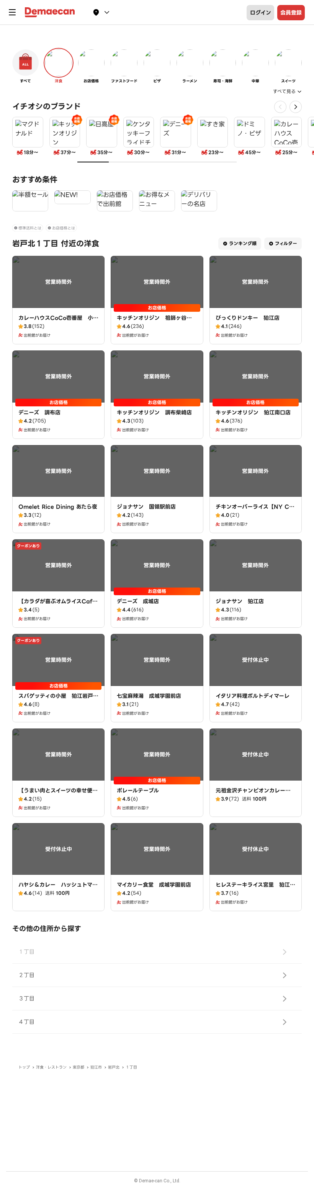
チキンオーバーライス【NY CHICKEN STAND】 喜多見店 (255, 511)
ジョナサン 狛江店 (240, 601)
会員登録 (291, 12)
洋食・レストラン (51, 1067)
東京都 (78, 1067)
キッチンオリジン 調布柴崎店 (154, 412)
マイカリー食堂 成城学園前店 (154, 885)
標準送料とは (29, 228)
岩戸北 (113, 1067)
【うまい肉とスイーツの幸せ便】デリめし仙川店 (58, 794)
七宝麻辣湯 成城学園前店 (149, 696)
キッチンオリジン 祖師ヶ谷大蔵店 (154, 322)
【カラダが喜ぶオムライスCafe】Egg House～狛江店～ (58, 605)
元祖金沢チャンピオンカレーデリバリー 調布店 (253, 794)
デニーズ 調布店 (39, 412)
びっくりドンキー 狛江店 (248, 318)
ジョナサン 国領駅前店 (146, 507)
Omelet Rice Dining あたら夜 (57, 507)
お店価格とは (63, 228)
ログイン (260, 12)
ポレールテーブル (138, 790)
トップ (24, 1067)
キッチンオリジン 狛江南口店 (253, 412)
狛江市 (96, 1067)
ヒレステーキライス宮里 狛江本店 (255, 889)
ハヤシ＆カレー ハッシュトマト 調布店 (60, 889)
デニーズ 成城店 (138, 601)
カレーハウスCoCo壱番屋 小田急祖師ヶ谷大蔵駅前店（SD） (58, 322)
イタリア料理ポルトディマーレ (252, 696)
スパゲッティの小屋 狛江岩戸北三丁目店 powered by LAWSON (58, 703)
